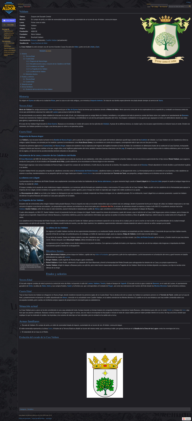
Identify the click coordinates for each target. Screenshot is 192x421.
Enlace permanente (9, 52)
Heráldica (30, 409)
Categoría (23, 409)
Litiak (92, 47)
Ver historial (163, 6)
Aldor (76, 47)
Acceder (188, 2)
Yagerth (123, 283)
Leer (148, 6)
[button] (95, 349)
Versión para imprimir (10, 50)
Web (12, 24)
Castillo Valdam (51, 40)
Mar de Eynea (73, 109)
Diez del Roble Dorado (145, 237)
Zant (97, 47)
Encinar (145, 165)
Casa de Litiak (156, 181)
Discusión (27, 6)
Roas (53, 100)
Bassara (34, 40)
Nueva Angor (61, 146)
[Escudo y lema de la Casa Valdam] (165, 39)
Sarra (161, 100)
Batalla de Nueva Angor (63, 140)
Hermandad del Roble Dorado (86, 171)
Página (20, 6)
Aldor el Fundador (101, 254)
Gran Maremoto (27, 159)
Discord (12, 20)
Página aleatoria (8, 35)
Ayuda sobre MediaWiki (7, 37)
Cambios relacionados (7, 45)
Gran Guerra (52, 124)
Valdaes (22, 209)
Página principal (8, 31)
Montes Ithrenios (160, 286)
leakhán (144, 140)
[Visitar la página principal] (8, 8)
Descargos (49, 418)
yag (122, 148)
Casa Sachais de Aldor (39, 43)
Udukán (106, 124)
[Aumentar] (42, 264)
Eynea (31, 100)
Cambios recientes (9, 33)
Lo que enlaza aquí (9, 43)
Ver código (155, 6)
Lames (55, 112)
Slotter (169, 310)
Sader (69, 286)
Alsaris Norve (87, 173)
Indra (49, 286)
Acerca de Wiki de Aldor (38, 418)
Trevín (102, 283)
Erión (31, 286)
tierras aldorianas (104, 181)
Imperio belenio (97, 100)
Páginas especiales (9, 48)
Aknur (97, 209)
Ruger (110, 286)
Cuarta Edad (47, 146)
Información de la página (8, 54)
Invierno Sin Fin (107, 206)
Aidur (44, 286)
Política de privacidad (24, 418)
